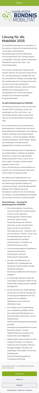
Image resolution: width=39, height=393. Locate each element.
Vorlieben (19, 385)
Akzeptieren (19, 374)
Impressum (29, 390)
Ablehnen (19, 379)
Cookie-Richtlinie (12, 390)
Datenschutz (21, 390)
